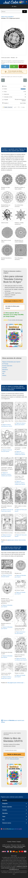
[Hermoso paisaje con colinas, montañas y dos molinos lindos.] (21, 671)
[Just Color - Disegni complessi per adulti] (11, 851)
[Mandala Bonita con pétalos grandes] (7, 203)
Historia (4, 375)
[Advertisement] (14, 128)
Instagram (19, 841)
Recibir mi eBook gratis (14, 754)
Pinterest (14, 841)
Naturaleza (5, 369)
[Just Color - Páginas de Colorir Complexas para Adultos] (19, 851)
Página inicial (4, 16)
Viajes (3, 371)
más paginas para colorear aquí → (16, 682)
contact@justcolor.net (14, 869)
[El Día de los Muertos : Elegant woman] (21, 652)
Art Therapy (5, 363)
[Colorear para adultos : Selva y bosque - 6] (7, 671)
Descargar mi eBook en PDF (13, 301)
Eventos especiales (7, 365)
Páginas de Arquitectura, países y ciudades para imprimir (20, 453)
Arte (3, 373)
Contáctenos (14, 846)
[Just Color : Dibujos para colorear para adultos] (13, 2)
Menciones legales (21, 846)
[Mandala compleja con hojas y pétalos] (21, 185)
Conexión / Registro (23, 2)
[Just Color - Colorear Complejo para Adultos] (14, 851)
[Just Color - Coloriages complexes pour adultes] (8, 851)
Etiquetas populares (6, 846)
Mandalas (10, 16)
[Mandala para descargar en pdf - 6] (7, 650)
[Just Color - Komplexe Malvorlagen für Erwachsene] (16, 851)
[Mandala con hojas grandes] (7, 185)
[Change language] (26, 2)
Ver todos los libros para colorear (12, 307)
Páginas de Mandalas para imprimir (11, 361)
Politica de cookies (9, 847)
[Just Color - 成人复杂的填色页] (22, 851)
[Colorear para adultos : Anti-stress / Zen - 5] (21, 626)
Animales (4, 367)
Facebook (9, 841)
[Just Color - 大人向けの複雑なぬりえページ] (25, 851)
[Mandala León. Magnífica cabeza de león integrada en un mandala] (21, 571)
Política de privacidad (14, 758)
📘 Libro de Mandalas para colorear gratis (11, 829)
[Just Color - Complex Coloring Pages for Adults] (4, 851)
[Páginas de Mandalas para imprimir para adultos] (2, 720)
